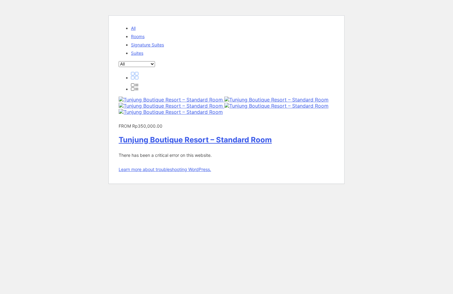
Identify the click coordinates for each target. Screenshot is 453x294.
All (133, 28)
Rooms (138, 36)
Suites (137, 53)
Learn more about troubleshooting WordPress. (165, 169)
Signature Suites (147, 44)
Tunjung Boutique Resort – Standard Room (195, 139)
